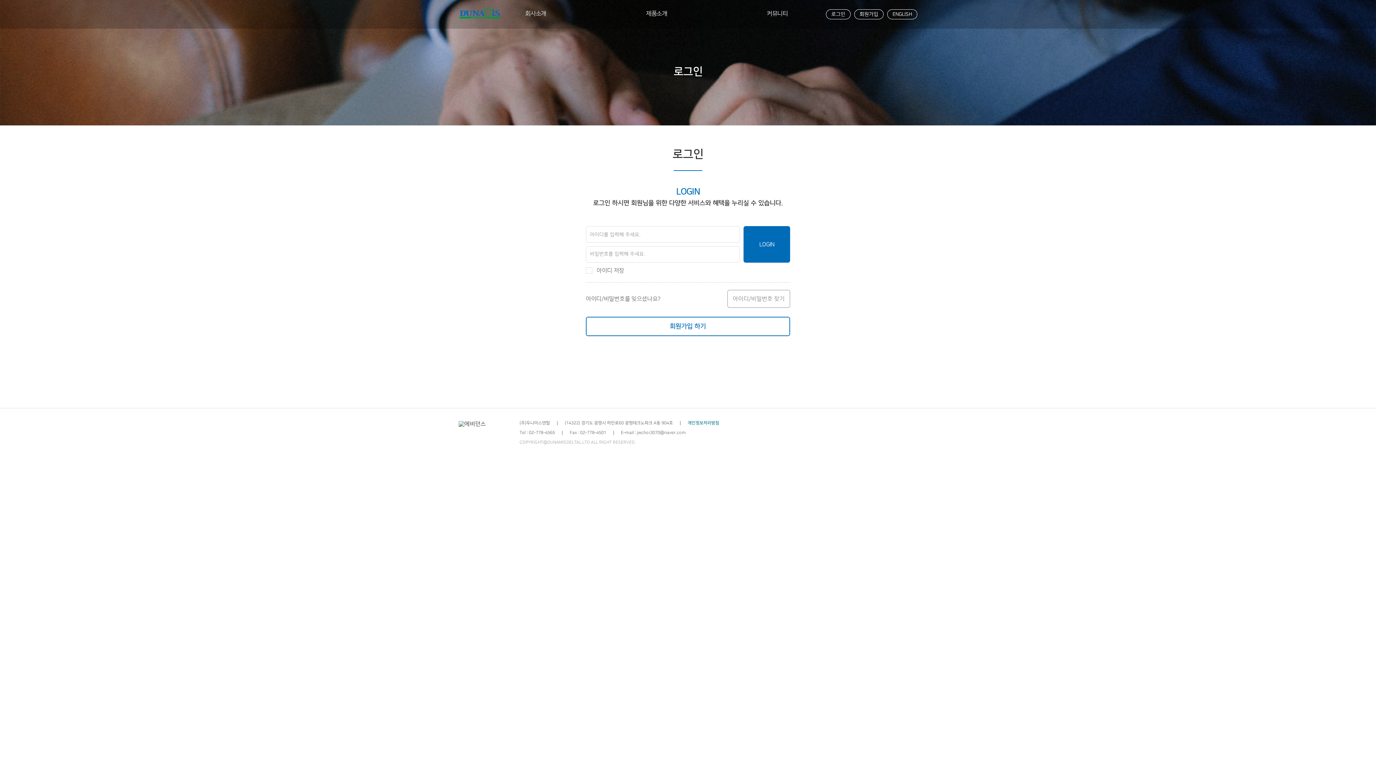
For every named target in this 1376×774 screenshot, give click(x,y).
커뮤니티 (777, 13)
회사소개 (535, 13)
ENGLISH (902, 14)
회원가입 (869, 14)
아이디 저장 (610, 270)
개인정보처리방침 (703, 423)
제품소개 (656, 13)
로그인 (838, 14)
